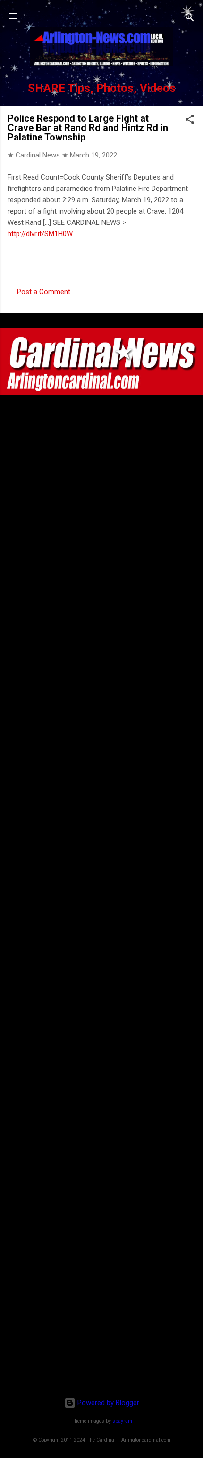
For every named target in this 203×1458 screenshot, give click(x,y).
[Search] (189, 19)
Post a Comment (43, 292)
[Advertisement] (101, 1329)
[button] (189, 121)
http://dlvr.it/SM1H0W (40, 234)
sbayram (122, 1421)
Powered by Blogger (107, 1403)
